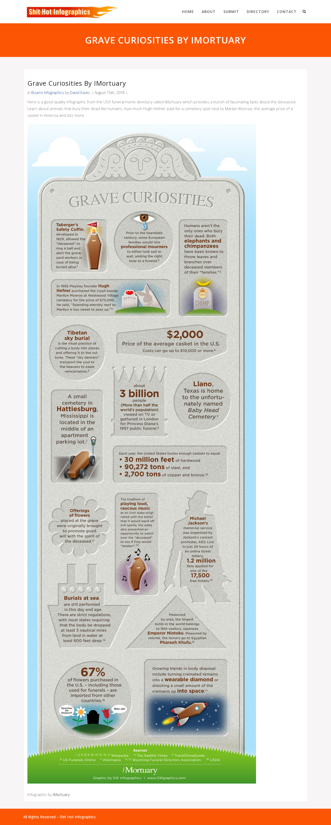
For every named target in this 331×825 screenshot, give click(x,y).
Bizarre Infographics (47, 92)
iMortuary (61, 794)
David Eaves (80, 92)
